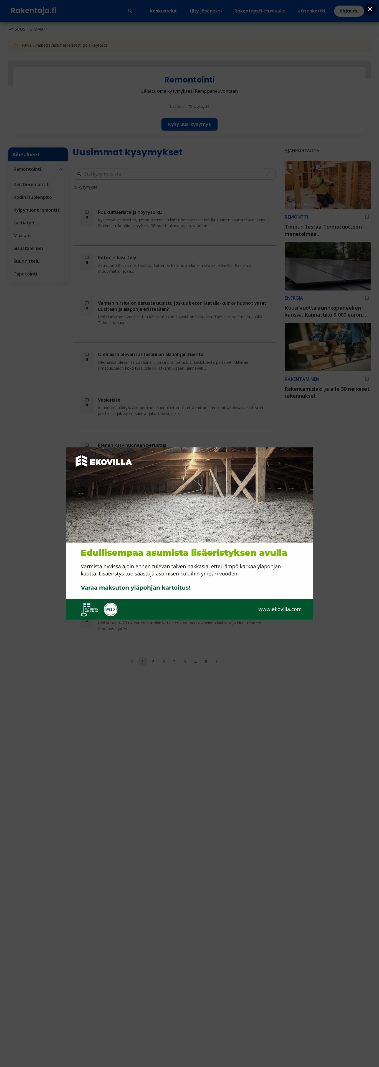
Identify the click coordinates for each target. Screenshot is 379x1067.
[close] (370, 8)
